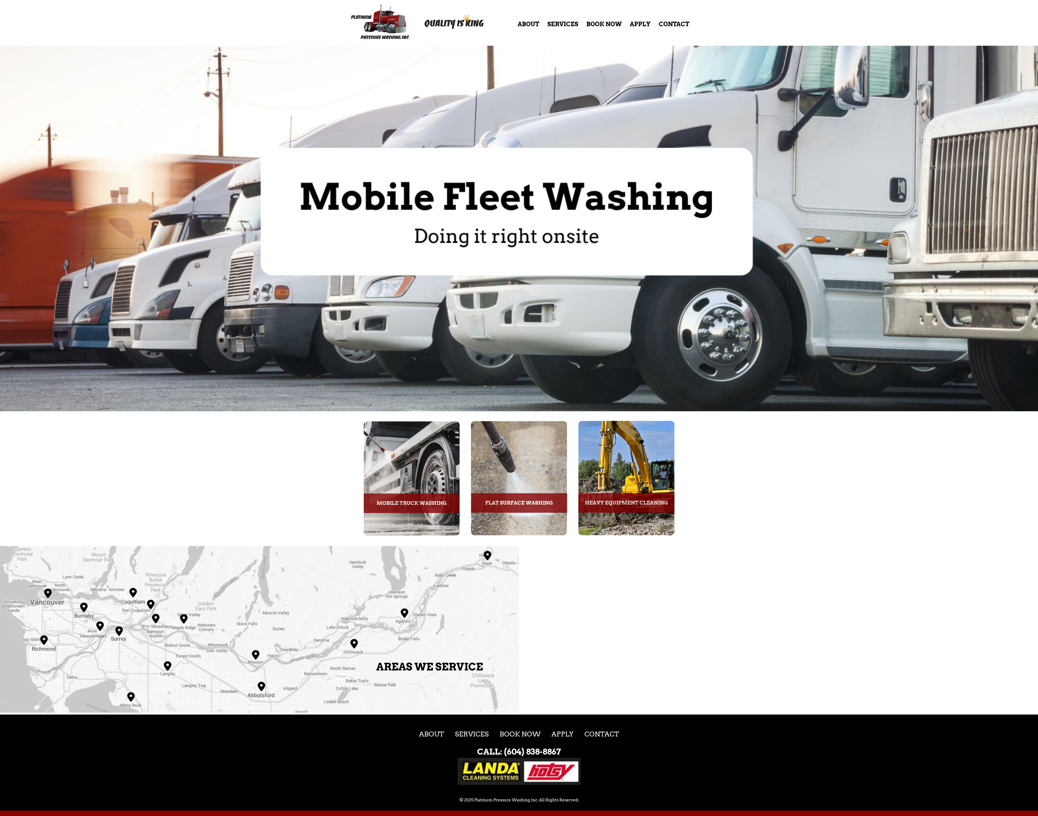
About (528, 24)
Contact (674, 24)
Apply (640, 24)
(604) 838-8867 (532, 751)
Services (562, 24)
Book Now (604, 24)
